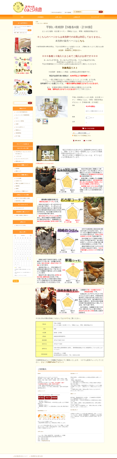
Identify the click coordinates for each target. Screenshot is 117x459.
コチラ (66, 318)
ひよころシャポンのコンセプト (22, 158)
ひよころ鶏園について (22, 165)
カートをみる (68, 12)
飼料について (18, 171)
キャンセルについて (23, 204)
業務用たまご (18, 130)
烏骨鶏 (17, 188)
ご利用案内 (40, 17)
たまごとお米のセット (20, 127)
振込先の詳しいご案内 (20, 200)
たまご (17, 117)
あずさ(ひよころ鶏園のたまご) (22, 191)
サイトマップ (95, 17)
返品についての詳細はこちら (82, 135)
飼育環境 (17, 168)
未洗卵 (17, 124)
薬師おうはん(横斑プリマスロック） (23, 183)
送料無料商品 (18, 133)
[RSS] (16, 281)
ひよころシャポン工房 (22, 148)
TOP (22, 17)
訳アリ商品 (18, 136)
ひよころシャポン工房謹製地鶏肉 (22, 115)
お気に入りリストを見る (21, 225)
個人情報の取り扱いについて (21, 456)
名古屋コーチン (19, 180)
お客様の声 (77, 17)
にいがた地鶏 (18, 178)
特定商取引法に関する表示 (37, 456)
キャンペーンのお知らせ (23, 144)
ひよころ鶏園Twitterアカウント (52, 362)
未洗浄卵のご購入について (22, 211)
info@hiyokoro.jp (45, 440)
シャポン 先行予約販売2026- (22, 111)
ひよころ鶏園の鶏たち (22, 174)
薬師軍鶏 (17, 185)
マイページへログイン (57, 12)
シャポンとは (18, 156)
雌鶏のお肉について (20, 161)
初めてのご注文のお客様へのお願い (23, 198)
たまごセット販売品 (42, 23)
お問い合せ (58, 17)
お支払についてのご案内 (23, 194)
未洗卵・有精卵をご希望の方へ (69, 50)
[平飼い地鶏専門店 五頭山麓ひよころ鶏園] (27, 12)
